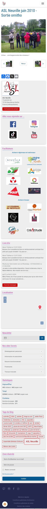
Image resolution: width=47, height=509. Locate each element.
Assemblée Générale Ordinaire (13, 441)
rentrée (36, 423)
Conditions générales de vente (23, 503)
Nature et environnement (23, 361)
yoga (29, 433)
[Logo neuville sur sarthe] (13, 161)
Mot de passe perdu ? (8, 474)
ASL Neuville (32, 441)
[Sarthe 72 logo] (13, 171)
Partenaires (23, 367)
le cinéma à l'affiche (20, 423)
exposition (36, 433)
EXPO (30, 426)
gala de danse (34, 430)
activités (6, 416)
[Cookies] (5, 504)
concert (41, 436)
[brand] (4, 3)
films (5, 433)
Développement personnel (23, 351)
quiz (30, 423)
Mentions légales (23, 497)
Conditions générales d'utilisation (23, 500)
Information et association (23, 356)
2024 (12, 416)
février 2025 (7, 426)
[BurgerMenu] (42, 3)
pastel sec (15, 430)
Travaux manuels (23, 372)
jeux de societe (8, 436)
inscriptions (21, 433)
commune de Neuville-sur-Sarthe (25, 436)
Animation (16, 420)
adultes (19, 416)
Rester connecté (10, 470)
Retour (23, 64)
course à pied (7, 423)
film (23, 420)
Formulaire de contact (11, 109)
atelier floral (39, 416)
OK (42, 338)
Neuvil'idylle (38, 426)
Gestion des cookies (23, 506)
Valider (23, 479)
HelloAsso (24, 430)
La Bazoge (6, 430)
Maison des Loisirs (9, 446)
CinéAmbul (7, 420)
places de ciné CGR (19, 426)
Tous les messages (10, 285)
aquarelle (30, 420)
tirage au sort (28, 416)
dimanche (12, 433)
